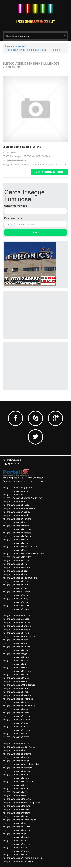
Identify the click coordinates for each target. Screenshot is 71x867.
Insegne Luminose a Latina (15, 664)
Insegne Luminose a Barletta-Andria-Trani (23, 497)
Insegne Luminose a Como (15, 643)
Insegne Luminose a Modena (16, 805)
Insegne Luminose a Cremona (17, 518)
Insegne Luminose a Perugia (16, 691)
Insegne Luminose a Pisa (14, 823)
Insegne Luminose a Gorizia (16, 785)
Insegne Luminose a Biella (15, 501)
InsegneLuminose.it (16, 46)
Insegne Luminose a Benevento (18, 625)
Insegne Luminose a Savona (16, 840)
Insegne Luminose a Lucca (15, 543)
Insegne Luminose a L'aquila (16, 788)
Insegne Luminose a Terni (15, 847)
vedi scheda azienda (49, 172)
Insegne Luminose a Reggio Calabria (20, 577)
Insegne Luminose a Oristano (17, 812)
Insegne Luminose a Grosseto (17, 532)
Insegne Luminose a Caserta (16, 511)
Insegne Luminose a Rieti (14, 833)
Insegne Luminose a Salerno (16, 584)
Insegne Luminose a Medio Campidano (21, 802)
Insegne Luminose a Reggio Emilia (19, 705)
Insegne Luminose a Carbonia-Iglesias (21, 764)
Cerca (35, 232)
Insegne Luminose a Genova (16, 657)
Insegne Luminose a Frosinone (17, 529)
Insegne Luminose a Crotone (16, 646)
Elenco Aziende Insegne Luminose (27, 49)
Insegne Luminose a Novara (16, 809)
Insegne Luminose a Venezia (16, 729)
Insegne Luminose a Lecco (15, 539)
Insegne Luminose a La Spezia (17, 536)
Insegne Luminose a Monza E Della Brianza (23, 553)
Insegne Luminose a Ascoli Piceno (19, 746)
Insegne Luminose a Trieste (16, 726)
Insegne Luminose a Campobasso (19, 636)
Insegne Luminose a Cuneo (15, 774)
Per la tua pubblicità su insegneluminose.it (23, 477)
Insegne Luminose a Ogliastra (17, 556)
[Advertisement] (30, 314)
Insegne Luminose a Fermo (15, 650)
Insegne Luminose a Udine (15, 854)
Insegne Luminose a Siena (15, 588)
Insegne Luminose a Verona (16, 733)
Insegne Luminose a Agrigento (17, 487)
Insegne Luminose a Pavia (15, 563)
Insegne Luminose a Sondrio (16, 844)
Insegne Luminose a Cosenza (17, 771)
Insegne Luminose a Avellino (16, 622)
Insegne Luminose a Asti (14, 494)
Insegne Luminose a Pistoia (16, 570)
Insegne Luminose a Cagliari (16, 760)
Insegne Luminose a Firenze (16, 525)
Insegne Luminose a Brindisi (16, 632)
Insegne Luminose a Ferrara (16, 778)
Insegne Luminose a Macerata (17, 670)
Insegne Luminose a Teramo (16, 719)
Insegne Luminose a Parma (16, 816)
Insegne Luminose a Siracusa (17, 716)
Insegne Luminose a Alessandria (18, 615)
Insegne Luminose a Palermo (16, 688)
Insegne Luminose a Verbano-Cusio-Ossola (23, 857)
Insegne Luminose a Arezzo (16, 618)
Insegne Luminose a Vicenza (16, 609)
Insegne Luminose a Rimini (15, 581)
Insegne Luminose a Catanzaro (17, 767)
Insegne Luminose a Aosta (15, 490)
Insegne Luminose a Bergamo (17, 753)
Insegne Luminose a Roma (15, 709)
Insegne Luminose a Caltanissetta (19, 508)
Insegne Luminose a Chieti (15, 515)
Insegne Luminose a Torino (15, 595)
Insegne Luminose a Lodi (14, 795)
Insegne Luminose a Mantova (17, 798)
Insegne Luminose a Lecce (15, 791)
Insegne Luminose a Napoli (15, 681)
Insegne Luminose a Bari (14, 750)
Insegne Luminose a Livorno (16, 667)
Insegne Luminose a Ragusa (16, 702)
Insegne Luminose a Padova (16, 560)
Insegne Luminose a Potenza (16, 826)
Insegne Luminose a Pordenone (18, 698)
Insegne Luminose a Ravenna (17, 830)
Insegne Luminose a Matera (16, 674)
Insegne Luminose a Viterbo (16, 736)
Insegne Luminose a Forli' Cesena (19, 781)
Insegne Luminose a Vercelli (16, 605)
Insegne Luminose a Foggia (16, 653)
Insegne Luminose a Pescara (16, 567)
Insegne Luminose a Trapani (16, 723)
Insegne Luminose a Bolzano (16, 757)
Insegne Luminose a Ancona (16, 743)
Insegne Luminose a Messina (16, 549)
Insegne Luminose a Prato (15, 574)
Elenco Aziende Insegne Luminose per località (24, 481)
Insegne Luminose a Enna (15, 522)
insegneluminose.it (12, 459)
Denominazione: (13, 218)
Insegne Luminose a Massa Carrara (20, 546)
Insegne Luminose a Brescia (16, 504)
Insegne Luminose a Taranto (16, 591)
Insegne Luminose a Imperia (16, 660)
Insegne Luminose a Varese (16, 602)
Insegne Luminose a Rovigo (16, 837)
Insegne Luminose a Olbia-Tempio (19, 684)
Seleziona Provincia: (16, 205)
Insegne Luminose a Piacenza (17, 695)
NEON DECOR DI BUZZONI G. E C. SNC (22, 146)
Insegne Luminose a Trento (16, 850)
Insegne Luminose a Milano (16, 677)
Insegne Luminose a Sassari (16, 712)
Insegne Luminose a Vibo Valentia (19, 861)
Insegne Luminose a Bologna (16, 629)
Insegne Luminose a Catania (16, 639)
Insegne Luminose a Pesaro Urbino (19, 819)
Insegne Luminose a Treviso (16, 598)
